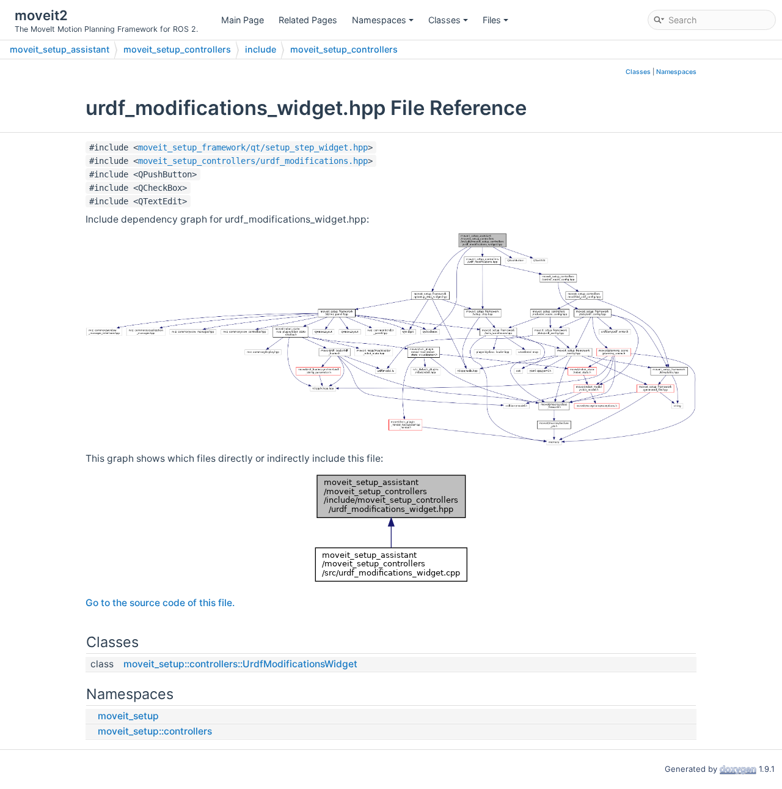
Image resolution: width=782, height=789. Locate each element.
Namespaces (379, 20)
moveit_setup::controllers (155, 731)
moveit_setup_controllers (177, 49)
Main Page (242, 20)
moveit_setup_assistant (59, 49)
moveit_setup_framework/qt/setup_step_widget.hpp (253, 147)
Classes (444, 20)
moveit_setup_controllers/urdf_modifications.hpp (253, 161)
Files (492, 20)
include (260, 49)
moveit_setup (128, 716)
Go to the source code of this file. (160, 603)
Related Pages (308, 20)
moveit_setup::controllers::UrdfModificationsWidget (240, 664)
